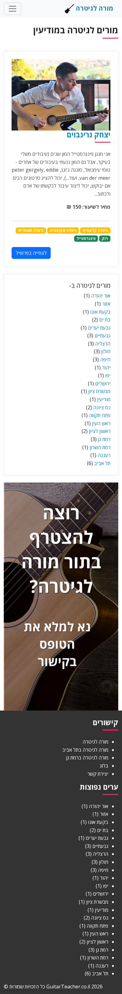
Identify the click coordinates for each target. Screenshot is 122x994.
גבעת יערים (99, 327)
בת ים (104, 319)
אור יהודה (100, 295)
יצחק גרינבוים (88, 135)
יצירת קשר (97, 773)
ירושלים (102, 383)
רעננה (104, 455)
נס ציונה (101, 407)
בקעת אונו (100, 311)
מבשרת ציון (99, 391)
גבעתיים (102, 335)
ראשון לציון (99, 431)
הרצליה (102, 343)
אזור (106, 303)
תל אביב (102, 463)
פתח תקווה (99, 415)
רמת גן (104, 439)
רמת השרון (99, 447)
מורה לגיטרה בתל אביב (85, 749)
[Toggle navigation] (12, 8)
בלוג (104, 765)
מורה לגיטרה (93, 8)
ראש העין (101, 423)
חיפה (105, 359)
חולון (105, 351)
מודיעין (103, 399)
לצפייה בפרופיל (31, 253)
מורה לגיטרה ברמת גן (87, 757)
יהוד (106, 367)
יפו (107, 375)
